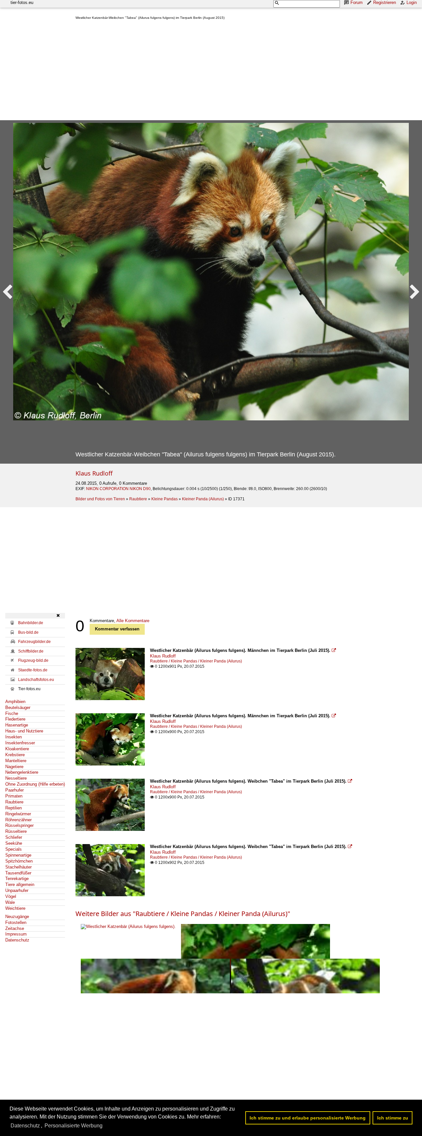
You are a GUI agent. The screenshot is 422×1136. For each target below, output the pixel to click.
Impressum (16, 934)
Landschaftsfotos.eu (36, 679)
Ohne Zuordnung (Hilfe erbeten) (35, 784)
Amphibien (15, 701)
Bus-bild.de (28, 632)
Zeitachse (14, 928)
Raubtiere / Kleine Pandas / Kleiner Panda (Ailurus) (196, 661)
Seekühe (13, 843)
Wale (10, 902)
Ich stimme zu (392, 1117)
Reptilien (13, 807)
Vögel (10, 896)
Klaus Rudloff (93, 473)
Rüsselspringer (19, 825)
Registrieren (384, 2)
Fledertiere (15, 719)
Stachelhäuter (18, 867)
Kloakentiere (17, 748)
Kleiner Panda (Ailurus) (203, 499)
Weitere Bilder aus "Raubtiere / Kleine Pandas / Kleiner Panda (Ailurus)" (182, 913)
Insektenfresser (20, 742)
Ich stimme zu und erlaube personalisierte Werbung (308, 1117)
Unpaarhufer (16, 890)
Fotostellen (15, 922)
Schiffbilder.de (31, 651)
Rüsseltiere (16, 831)
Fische (11, 713)
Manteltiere (15, 760)
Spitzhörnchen (19, 861)
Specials (13, 849)
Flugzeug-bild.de (33, 660)
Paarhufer (14, 790)
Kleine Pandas (164, 499)
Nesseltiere (16, 778)
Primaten (13, 796)
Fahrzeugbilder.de (34, 641)
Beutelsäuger (17, 707)
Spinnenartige (18, 855)
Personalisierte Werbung (74, 1125)
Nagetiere (14, 766)
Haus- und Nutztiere (24, 730)
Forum (356, 2)
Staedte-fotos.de (32, 670)
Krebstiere (15, 754)
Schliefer (13, 837)
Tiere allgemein (19, 884)
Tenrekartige (17, 878)
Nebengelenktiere (21, 772)
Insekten (13, 736)
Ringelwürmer (18, 813)
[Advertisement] (246, 71)
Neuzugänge (17, 916)
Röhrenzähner (18, 819)
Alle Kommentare (132, 620)
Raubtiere (138, 499)
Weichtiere (15, 908)
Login (412, 2)
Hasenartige (16, 725)
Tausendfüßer (18, 872)
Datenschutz (17, 940)
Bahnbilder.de (30, 623)
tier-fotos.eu (22, 2)
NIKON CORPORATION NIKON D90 (118, 488)
